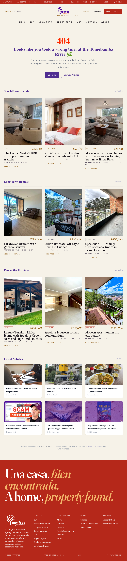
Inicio (21, 22)
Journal (91, 22)
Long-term (45, 22)
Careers (60, 527)
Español (86, 12)
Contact (97, 12)
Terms (59, 538)
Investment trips (41, 546)
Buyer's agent (40, 538)
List (79, 22)
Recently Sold (109, 520)
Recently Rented (110, 523)
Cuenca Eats (85, 527)
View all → (119, 91)
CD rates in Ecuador (89, 523)
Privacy (60, 534)
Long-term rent (41, 527)
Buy (32, 22)
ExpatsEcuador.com (65, 531)
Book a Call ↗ (113, 12)
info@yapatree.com (113, 555)
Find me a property (42, 542)
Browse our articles (93, 446)
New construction (42, 523)
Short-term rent (41, 531)
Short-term (64, 22)
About (105, 22)
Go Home (52, 75)
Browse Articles (71, 75)
